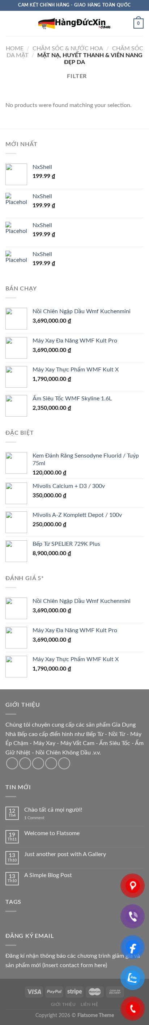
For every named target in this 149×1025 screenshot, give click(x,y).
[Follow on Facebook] (12, 763)
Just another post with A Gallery (65, 854)
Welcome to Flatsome (52, 833)
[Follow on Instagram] (25, 763)
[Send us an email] (51, 763)
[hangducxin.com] (74, 23)
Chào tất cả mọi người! (53, 810)
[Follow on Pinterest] (64, 763)
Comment (34, 818)
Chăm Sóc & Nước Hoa (68, 48)
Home (15, 48)
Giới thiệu (63, 1004)
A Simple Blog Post (48, 875)
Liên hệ (89, 1004)
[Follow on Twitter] (38, 763)
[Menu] (9, 23)
